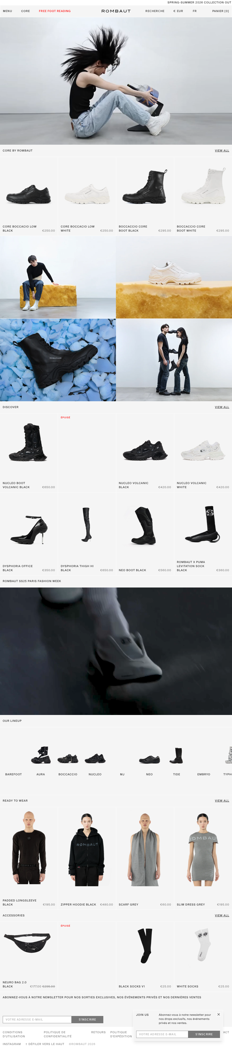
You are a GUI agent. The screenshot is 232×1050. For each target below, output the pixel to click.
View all (222, 150)
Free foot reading (55, 11)
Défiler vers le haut (47, 1044)
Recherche (154, 11)
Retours (98, 1032)
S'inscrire (87, 1019)
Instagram (12, 1044)
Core (25, 11)
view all (222, 801)
